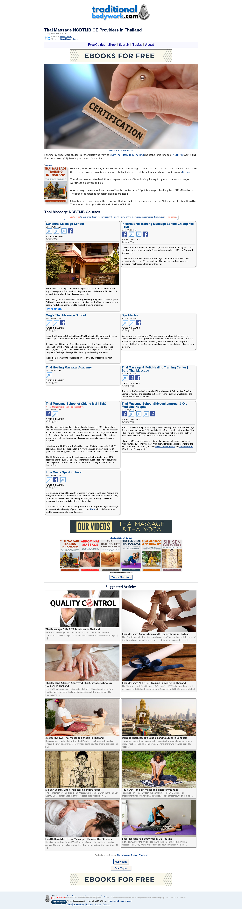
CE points (187, 171)
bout (149, 44)
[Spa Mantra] (125, 324)
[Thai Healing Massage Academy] (49, 373)
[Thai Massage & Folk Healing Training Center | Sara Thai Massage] (125, 380)
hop (112, 44)
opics (137, 44)
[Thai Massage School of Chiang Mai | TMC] (49, 415)
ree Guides (97, 44)
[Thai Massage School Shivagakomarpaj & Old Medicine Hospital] (125, 416)
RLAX (92, 509)
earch (124, 44)
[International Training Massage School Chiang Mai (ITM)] (125, 236)
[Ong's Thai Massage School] (49, 324)
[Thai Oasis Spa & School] (49, 481)
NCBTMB (178, 154)
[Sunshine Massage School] (49, 233)
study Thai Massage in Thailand (127, 154)
